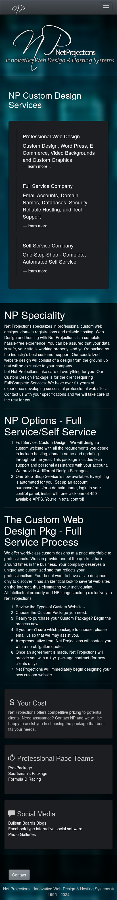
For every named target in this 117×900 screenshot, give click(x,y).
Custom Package (53, 612)
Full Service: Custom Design (41, 442)
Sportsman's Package (27, 773)
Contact (19, 875)
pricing (75, 712)
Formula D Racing (24, 779)
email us (24, 635)
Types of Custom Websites (61, 606)
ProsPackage (20, 767)
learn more (37, 166)
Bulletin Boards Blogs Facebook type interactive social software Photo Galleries (45, 828)
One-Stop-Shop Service (37, 476)
